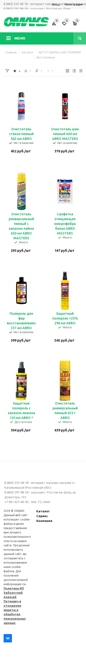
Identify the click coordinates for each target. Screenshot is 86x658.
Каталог (43, 511)
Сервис (42, 516)
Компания (44, 520)
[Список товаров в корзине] (78, 25)
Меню (19, 38)
